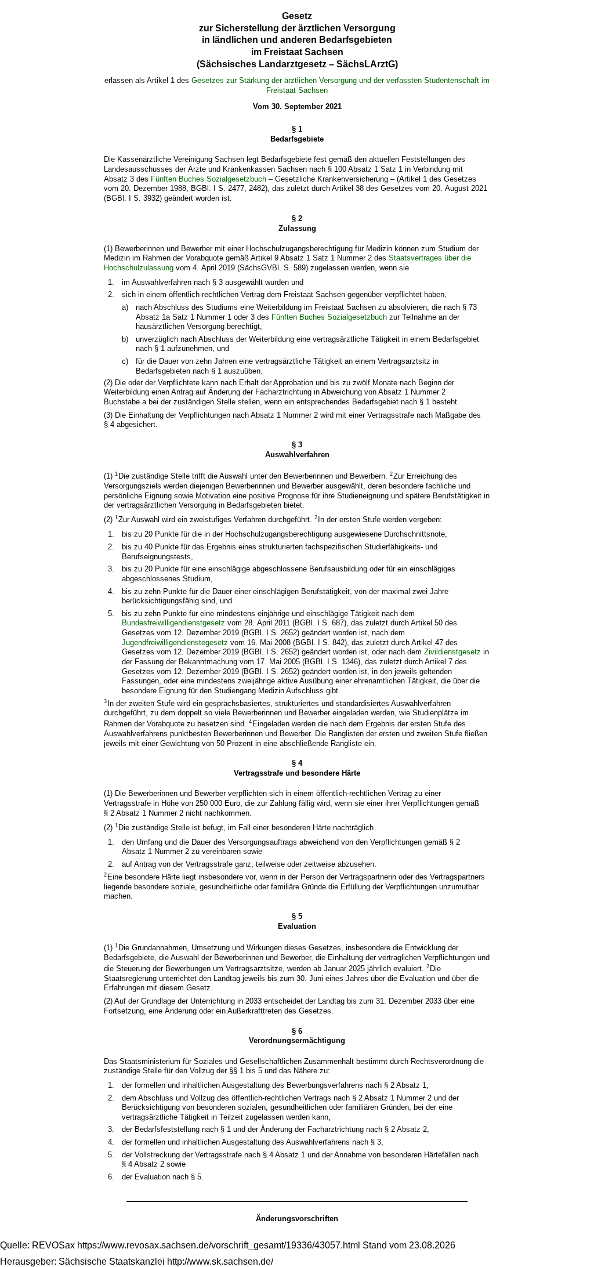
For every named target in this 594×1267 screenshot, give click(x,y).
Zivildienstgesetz (452, 651)
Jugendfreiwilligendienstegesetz (175, 642)
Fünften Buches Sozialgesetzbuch (208, 179)
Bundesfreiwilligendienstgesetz (173, 622)
